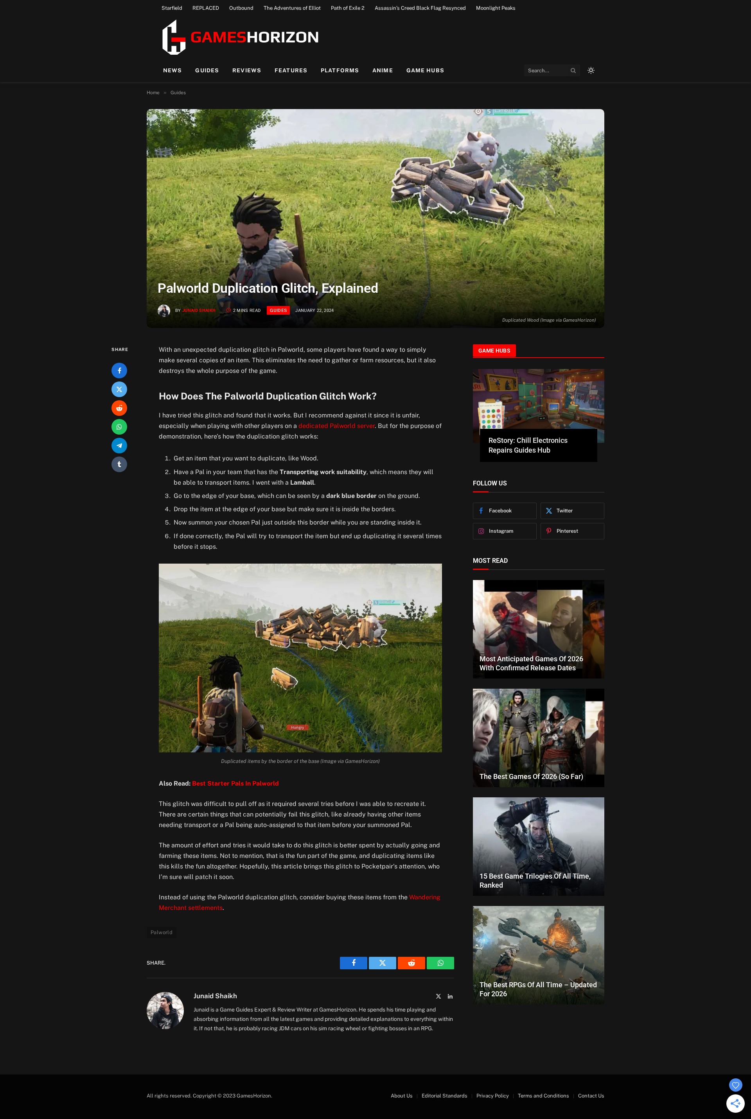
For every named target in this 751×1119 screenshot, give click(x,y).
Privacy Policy (492, 1096)
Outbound (241, 8)
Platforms (340, 70)
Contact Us (591, 1096)
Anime (382, 70)
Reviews (246, 70)
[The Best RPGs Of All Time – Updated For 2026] (538, 955)
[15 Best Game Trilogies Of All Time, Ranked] (538, 846)
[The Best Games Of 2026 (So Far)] (538, 738)
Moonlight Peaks (496, 8)
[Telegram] (119, 445)
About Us (402, 1096)
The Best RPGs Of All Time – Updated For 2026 (538, 989)
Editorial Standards (444, 1096)
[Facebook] (119, 370)
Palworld (161, 932)
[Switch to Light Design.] (590, 70)
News (172, 70)
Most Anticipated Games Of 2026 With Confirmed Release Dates (531, 663)
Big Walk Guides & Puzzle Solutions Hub (528, 445)
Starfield (172, 8)
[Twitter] (119, 389)
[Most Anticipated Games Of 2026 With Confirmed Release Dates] (538, 629)
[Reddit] (119, 408)
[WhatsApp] (119, 427)
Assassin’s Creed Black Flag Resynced (420, 8)
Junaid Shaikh (199, 310)
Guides (207, 70)
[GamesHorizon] (239, 37)
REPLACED (205, 8)
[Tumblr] (119, 464)
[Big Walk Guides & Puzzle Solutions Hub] (538, 406)
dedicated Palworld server (336, 426)
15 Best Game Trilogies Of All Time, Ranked (535, 880)
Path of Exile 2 (348, 8)
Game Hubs (425, 70)
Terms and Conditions (543, 1096)
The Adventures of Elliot (292, 8)
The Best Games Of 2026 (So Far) (531, 776)
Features (291, 70)
